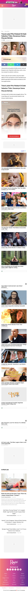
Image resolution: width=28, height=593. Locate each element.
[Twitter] (13, 569)
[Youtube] (18, 569)
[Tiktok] (15, 569)
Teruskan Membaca (14, 136)
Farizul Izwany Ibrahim (6, 497)
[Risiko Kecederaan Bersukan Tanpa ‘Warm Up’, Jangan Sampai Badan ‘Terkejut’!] (14, 483)
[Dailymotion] (20, 569)
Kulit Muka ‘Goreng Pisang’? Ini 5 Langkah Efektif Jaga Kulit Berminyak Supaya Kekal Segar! (14, 511)
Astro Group (23, 590)
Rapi (2, 31)
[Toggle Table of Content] (23, 59)
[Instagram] (10, 569)
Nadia (4, 40)
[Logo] (14, 5)
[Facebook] (8, 569)
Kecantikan (7, 31)
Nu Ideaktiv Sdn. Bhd (13, 590)
